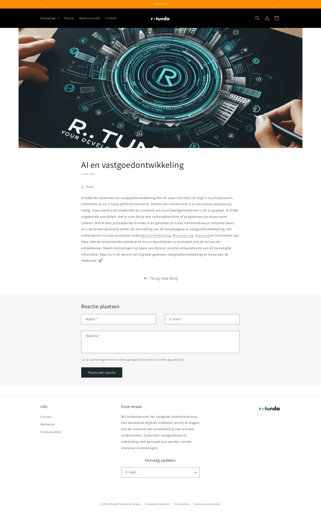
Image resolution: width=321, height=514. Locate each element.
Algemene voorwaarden (207, 503)
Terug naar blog (164, 278)
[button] (50, 18)
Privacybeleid (181, 503)
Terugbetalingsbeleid (157, 503)
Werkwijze (47, 424)
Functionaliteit (50, 432)
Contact (46, 417)
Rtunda (113, 503)
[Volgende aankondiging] (279, 4)
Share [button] (90, 187)
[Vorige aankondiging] (42, 4)
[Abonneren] (195, 472)
